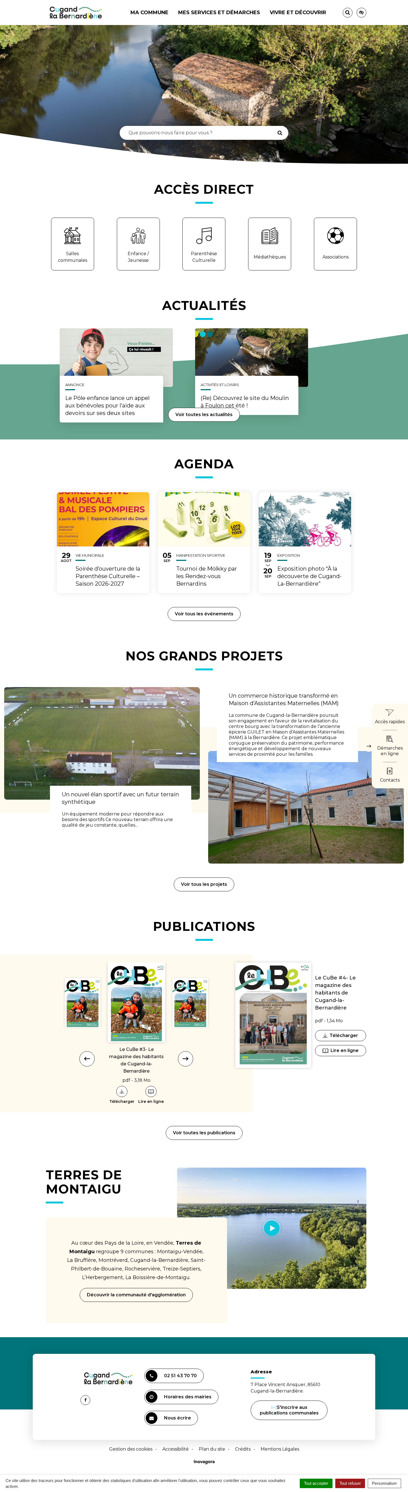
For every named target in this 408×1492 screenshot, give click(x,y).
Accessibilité (175, 1449)
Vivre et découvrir (298, 12)
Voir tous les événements (204, 613)
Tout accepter (316, 1483)
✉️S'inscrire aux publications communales (289, 1410)
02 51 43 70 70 (180, 1375)
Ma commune (149, 12)
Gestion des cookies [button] (130, 1449)
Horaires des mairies (187, 1396)
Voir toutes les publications (204, 1132)
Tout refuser (350, 1483)
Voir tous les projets (204, 884)
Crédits (243, 1449)
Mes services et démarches (219, 12)
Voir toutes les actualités (204, 414)
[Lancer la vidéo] (272, 1228)
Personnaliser (384, 1483)
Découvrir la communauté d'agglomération (136, 1294)
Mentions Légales (280, 1449)
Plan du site (212, 1449)
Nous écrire (178, 1420)
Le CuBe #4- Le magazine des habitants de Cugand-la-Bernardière (335, 993)
